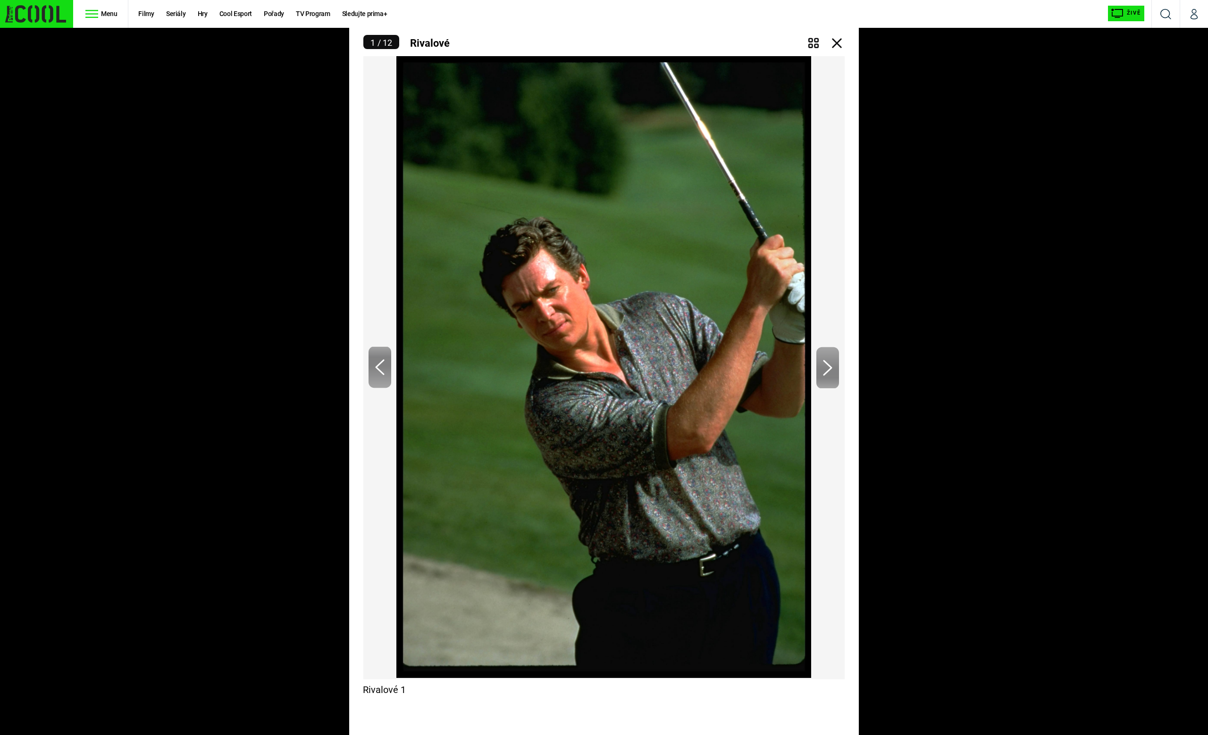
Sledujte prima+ (364, 13)
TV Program (313, 13)
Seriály (176, 13)
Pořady (274, 13)
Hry (203, 13)
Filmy (146, 13)
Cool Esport (235, 13)
